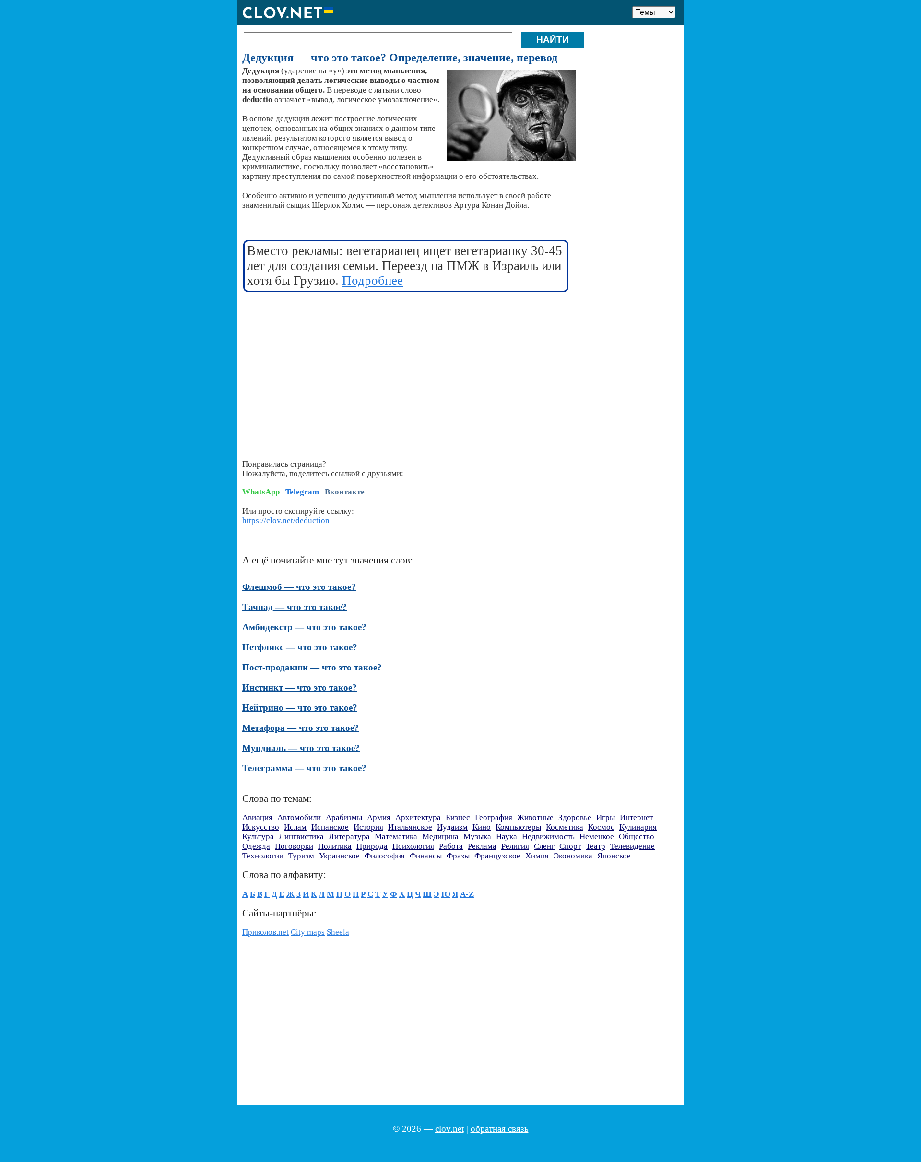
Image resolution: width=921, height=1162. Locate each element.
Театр (595, 846)
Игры (605, 817)
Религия (515, 846)
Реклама (482, 846)
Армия (378, 817)
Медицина (440, 836)
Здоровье (574, 817)
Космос (601, 827)
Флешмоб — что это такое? (299, 587)
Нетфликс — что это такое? (299, 647)
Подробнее (372, 280)
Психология (413, 846)
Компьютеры (518, 827)
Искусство (260, 827)
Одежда (256, 846)
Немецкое (596, 836)
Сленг (544, 846)
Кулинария (638, 827)
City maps (308, 932)
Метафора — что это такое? (300, 728)
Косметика (564, 827)
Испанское (330, 827)
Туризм (301, 855)
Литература (349, 836)
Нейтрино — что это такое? (299, 708)
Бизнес (458, 817)
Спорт (570, 846)
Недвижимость (548, 836)
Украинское (339, 855)
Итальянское (410, 827)
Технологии (262, 855)
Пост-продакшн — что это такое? (312, 667)
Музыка (477, 836)
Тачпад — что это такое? (294, 607)
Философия (385, 855)
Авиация (257, 817)
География (493, 817)
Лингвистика (301, 836)
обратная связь (500, 1129)
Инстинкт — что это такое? (299, 687)
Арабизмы (344, 817)
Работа (451, 846)
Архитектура (418, 817)
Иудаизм (452, 827)
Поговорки (294, 846)
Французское (497, 855)
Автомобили (299, 817)
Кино (481, 827)
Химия (537, 855)
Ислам (295, 827)
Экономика (573, 855)
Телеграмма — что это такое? (304, 768)
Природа (372, 846)
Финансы (426, 855)
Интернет (636, 817)
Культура (258, 836)
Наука (506, 836)
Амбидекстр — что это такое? (304, 627)
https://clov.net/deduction (286, 520)
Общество (636, 836)
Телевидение (632, 846)
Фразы (458, 855)
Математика (396, 836)
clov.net (449, 1129)
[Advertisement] (406, 370)
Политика (335, 846)
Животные (535, 817)
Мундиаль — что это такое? (301, 748)
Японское (614, 855)
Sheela (338, 932)
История (368, 827)
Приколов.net (265, 932)
